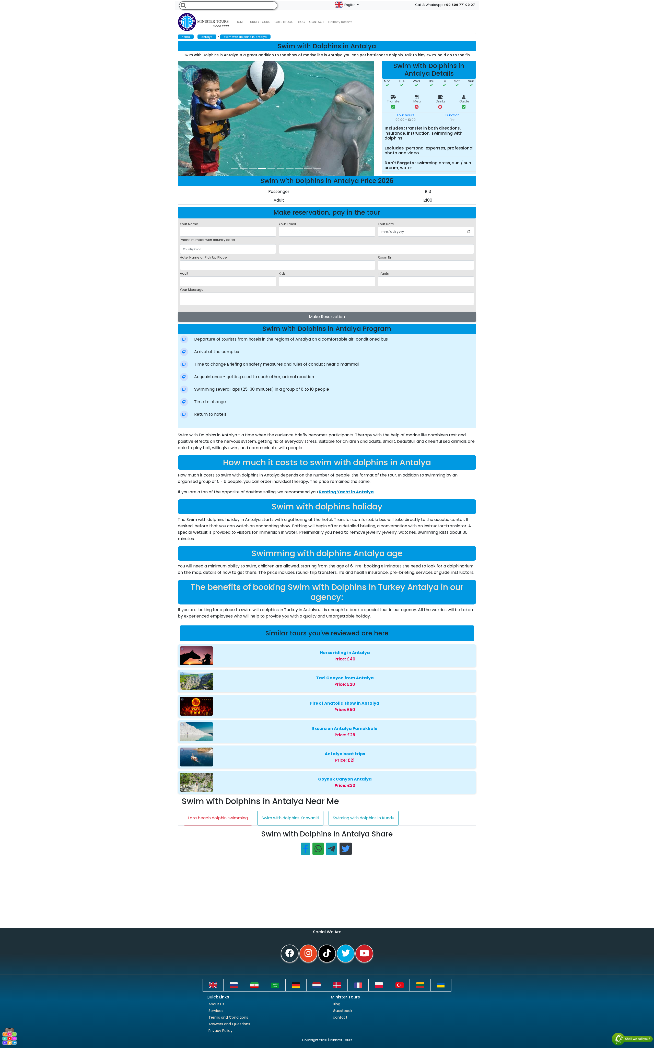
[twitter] (346, 953)
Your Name (189, 224)
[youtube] (364, 953)
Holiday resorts (340, 22)
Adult (184, 273)
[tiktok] (327, 953)
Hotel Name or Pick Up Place (203, 257)
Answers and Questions (229, 1024)
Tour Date (386, 224)
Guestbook (283, 22)
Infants (383, 273)
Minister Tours (213, 23)
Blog (336, 1004)
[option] (280, 118)
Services (215, 1010)
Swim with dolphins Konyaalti (290, 818)
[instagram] (308, 953)
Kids (282, 273)
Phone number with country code (207, 240)
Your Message (192, 289)
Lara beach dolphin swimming (218, 818)
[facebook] (290, 953)
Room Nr (384, 257)
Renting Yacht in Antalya (346, 492)
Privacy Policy (220, 1030)
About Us (216, 1004)
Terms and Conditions (228, 1017)
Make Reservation (327, 317)
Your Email (287, 224)
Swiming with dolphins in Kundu (363, 818)
